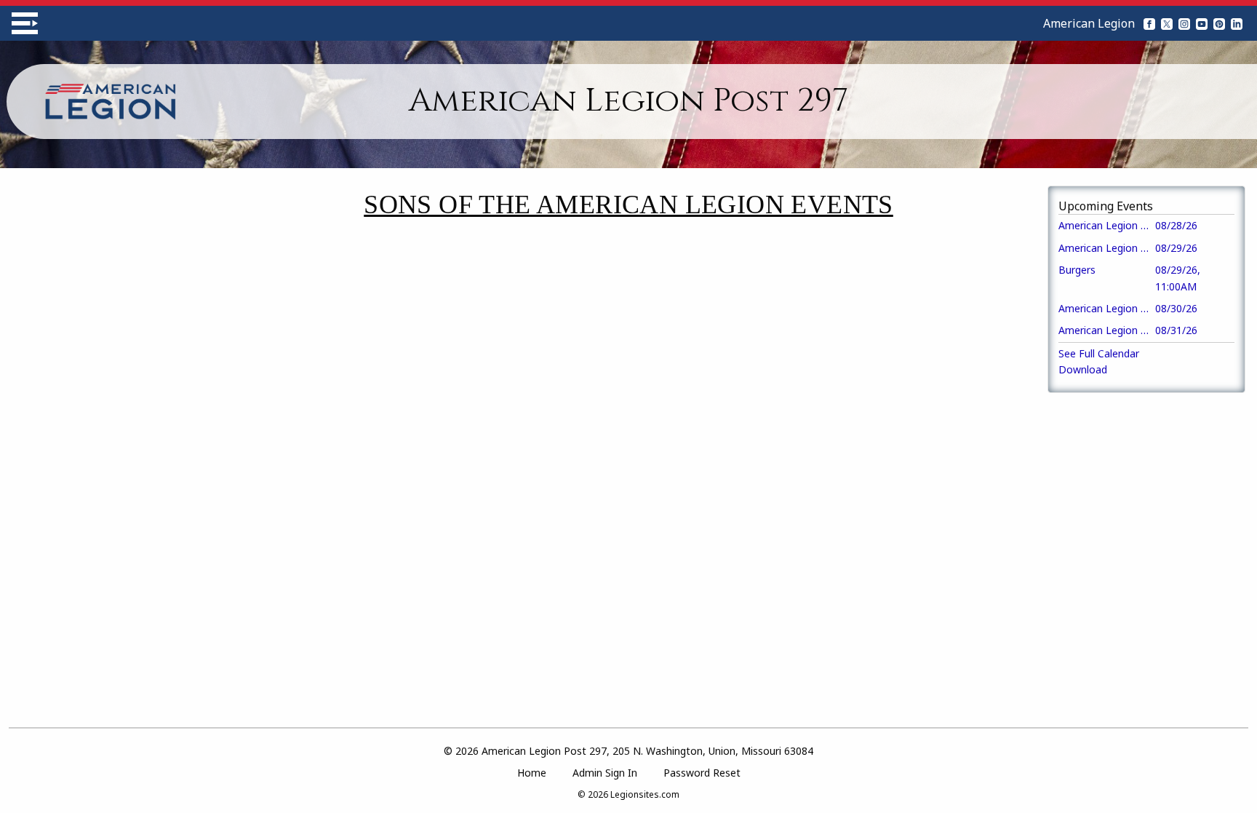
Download (1082, 369)
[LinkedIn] (1236, 23)
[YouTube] (1201, 23)
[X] (1167, 23)
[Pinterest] (1219, 23)
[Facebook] (1149, 23)
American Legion (1089, 23)
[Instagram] (1184, 23)
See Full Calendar (1098, 353)
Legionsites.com (644, 794)
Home (531, 773)
